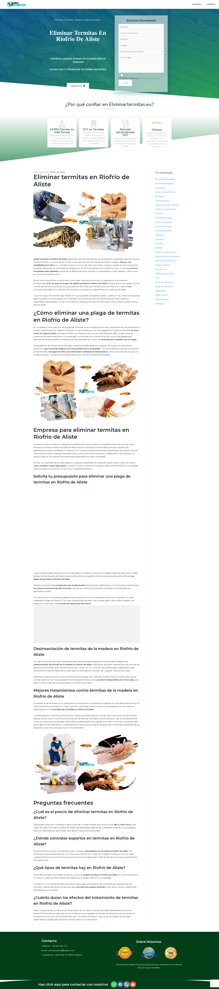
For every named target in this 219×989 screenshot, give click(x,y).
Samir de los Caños (164, 282)
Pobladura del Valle (164, 273)
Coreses (159, 213)
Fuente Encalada (163, 226)
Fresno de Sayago (163, 222)
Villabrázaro (160, 291)
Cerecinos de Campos (165, 209)
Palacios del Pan (163, 265)
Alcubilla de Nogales (165, 179)
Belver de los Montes (165, 192)
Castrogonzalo (162, 200)
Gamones (159, 239)
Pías (157, 278)
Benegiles (160, 196)
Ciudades (196, 4)
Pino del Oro (161, 269)
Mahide (158, 248)
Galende (159, 235)
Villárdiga (159, 303)
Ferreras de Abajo (163, 218)
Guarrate (159, 243)
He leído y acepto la (138, 78)
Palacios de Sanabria (165, 260)
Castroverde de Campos (167, 205)
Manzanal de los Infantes (167, 256)
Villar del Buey (162, 299)
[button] (78, 86)
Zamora (79, 20)
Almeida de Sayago (164, 183)
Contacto (210, 4)
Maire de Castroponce (166, 252)
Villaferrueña (161, 295)
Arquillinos (160, 188)
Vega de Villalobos (164, 286)
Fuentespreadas (163, 230)
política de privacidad (148, 78)
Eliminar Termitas (64, 20)
